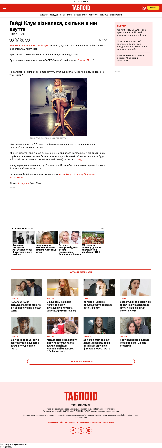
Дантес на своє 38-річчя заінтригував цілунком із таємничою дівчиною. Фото (25, 344)
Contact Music (85, 60)
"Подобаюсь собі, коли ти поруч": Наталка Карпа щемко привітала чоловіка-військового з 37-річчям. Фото (62, 345)
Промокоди (108, 422)
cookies (23, 444)
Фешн (62, 15)
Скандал (54, 15)
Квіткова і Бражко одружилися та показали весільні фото (98, 304)
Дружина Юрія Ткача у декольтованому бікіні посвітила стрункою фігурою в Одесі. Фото (97, 344)
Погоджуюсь (6, 447)
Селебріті (44, 15)
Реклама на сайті (55, 422)
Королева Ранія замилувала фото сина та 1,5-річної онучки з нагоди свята (26, 306)
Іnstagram (23, 183)
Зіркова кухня (80, 15)
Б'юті (69, 15)
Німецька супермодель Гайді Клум (28, 45)
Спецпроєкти (116, 15)
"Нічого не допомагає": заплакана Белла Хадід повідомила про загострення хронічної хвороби (132, 45)
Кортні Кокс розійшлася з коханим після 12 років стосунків (134, 342)
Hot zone (103, 15)
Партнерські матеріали (90, 422)
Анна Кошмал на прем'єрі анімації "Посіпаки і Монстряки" (130, 58)
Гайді (79, 159)
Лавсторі (93, 15)
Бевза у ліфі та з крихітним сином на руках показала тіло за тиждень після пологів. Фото (135, 306)
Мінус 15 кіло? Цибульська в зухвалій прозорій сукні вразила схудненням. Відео (131, 32)
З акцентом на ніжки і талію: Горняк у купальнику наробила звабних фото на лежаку (61, 306)
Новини (121, 25)
